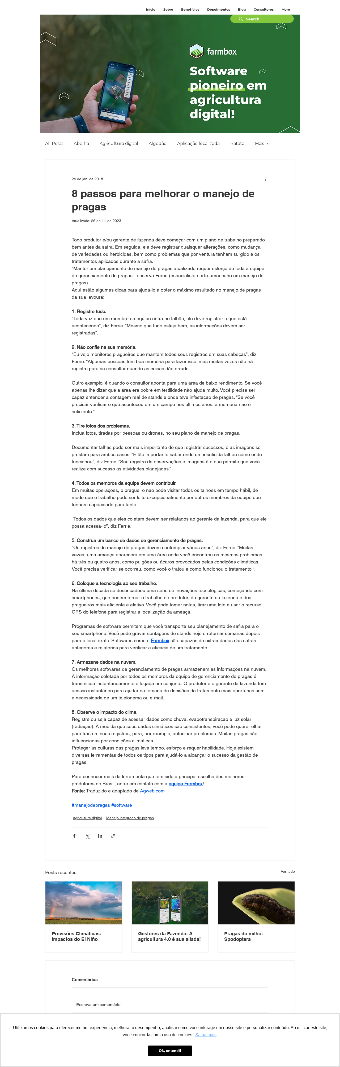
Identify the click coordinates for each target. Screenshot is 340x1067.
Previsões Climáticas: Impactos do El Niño (76, 936)
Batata (237, 143)
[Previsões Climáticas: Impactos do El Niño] (83, 902)
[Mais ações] (265, 179)
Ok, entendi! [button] (170, 1050)
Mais (259, 143)
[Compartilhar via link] (113, 836)
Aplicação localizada (198, 143)
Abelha (81, 143)
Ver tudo (288, 871)
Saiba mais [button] (205, 1035)
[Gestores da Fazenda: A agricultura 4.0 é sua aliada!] (170, 902)
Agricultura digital (119, 143)
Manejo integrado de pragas (130, 818)
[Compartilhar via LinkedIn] (100, 836)
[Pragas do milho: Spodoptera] (256, 902)
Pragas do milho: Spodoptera (243, 936)
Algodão (158, 143)
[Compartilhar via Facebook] (74, 836)
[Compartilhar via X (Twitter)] (87, 836)
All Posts (54, 143)
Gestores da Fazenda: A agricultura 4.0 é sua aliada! (169, 936)
